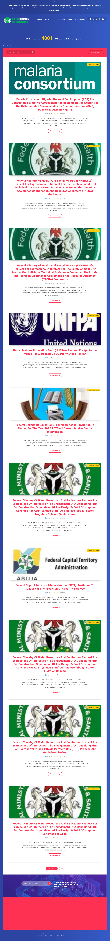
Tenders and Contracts (93, 64)
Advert (50, 933)
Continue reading (55, 131)
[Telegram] (103, 19)
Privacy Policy (57, 933)
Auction (56, 19)
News (63, 19)
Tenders (47, 19)
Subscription (80, 19)
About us (45, 933)
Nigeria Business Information (64, 935)
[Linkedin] (96, 19)
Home (39, 19)
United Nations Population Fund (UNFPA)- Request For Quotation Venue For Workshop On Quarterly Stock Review (55, 352)
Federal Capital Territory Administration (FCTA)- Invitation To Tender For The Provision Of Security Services (55, 587)
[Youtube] (99, 19)
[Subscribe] (49, 883)
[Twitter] (93, 19)
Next (62, 868)
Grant (70, 19)
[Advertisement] (55, 913)
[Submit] (33, 52)
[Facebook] (90, 19)
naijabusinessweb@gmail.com (20, 8)
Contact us (64, 933)
